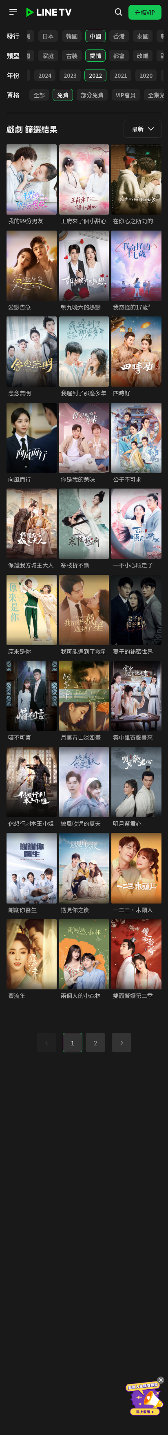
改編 (142, 56)
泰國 (142, 36)
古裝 (71, 56)
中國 (95, 36)
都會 (119, 56)
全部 (39, 95)
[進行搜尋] (119, 12)
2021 (120, 75)
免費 (63, 95)
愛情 (95, 56)
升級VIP (145, 12)
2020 (146, 75)
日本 (48, 36)
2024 (44, 75)
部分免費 (92, 95)
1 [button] (72, 1043)
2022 (95, 75)
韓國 (71, 36)
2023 (70, 75)
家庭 (48, 56)
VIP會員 (126, 95)
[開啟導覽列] (13, 11)
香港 (119, 36)
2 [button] (95, 1043)
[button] (121, 1042)
